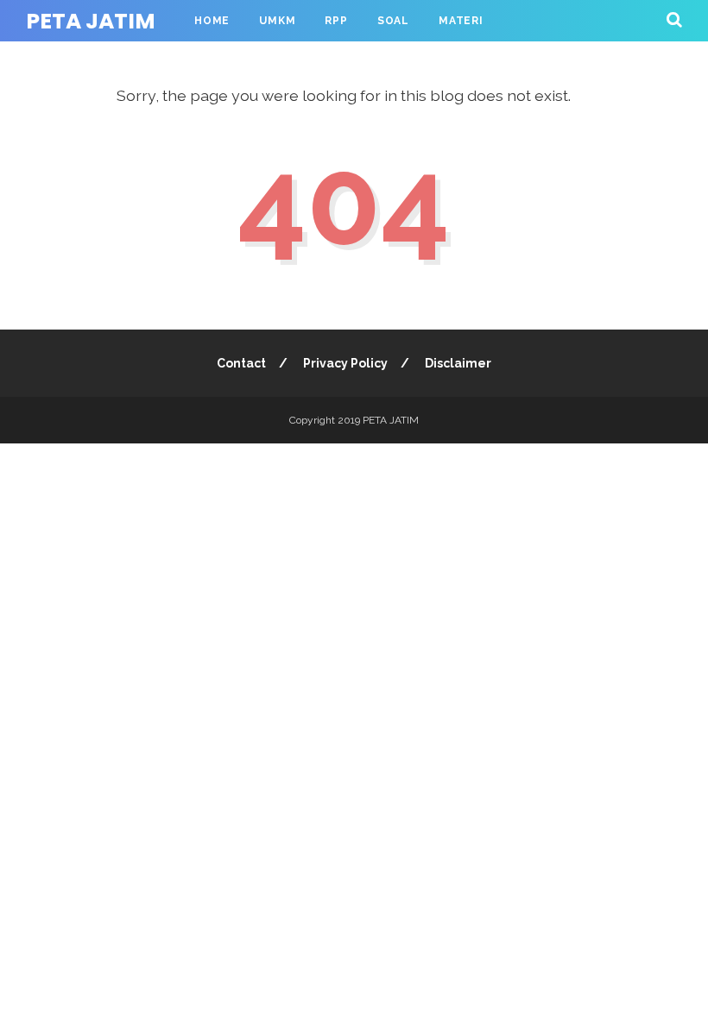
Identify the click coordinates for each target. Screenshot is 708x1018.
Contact (241, 363)
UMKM (277, 21)
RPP (336, 21)
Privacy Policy (345, 363)
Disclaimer (458, 363)
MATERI (461, 21)
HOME (212, 21)
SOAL (393, 21)
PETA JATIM (90, 21)
